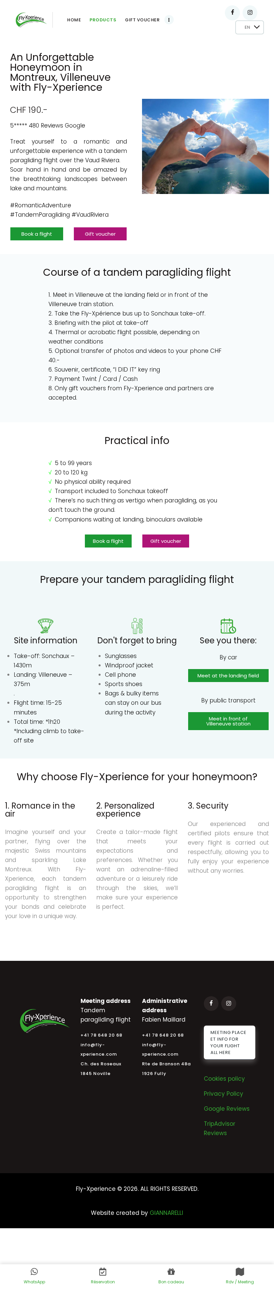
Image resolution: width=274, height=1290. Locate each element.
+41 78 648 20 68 (101, 1035)
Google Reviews (227, 1109)
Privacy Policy (223, 1094)
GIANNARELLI (166, 1213)
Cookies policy (224, 1079)
